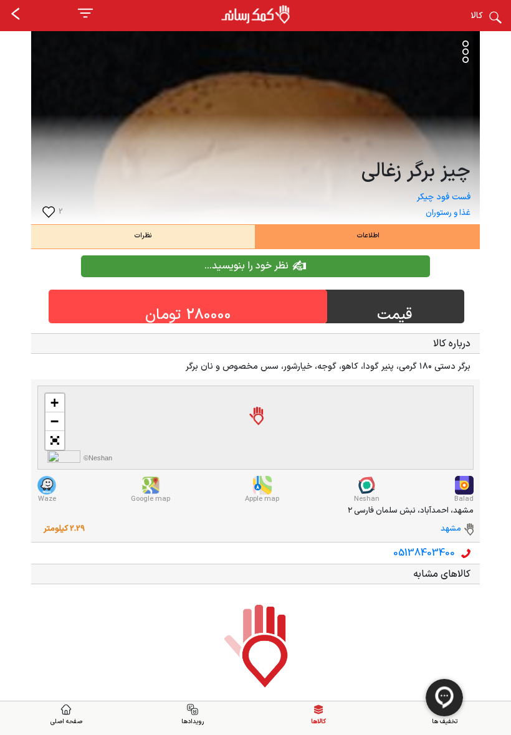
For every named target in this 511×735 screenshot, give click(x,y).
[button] (54, 440)
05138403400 (424, 553)
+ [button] (54, 402)
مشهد (451, 529)
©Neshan (98, 458)
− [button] (54, 421)
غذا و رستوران (448, 213)
